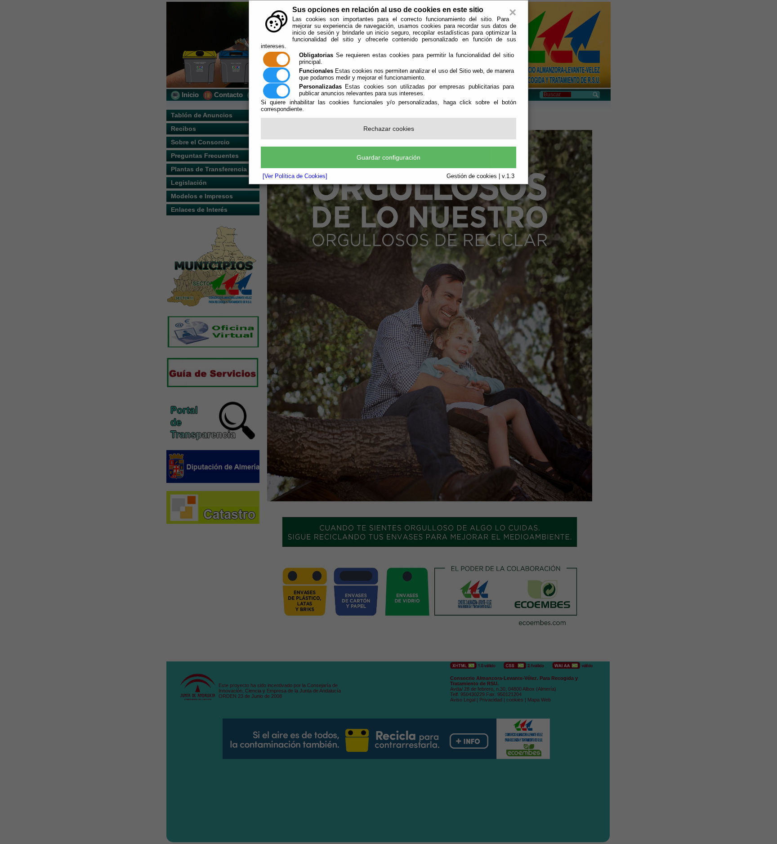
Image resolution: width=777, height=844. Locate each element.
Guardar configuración (388, 157)
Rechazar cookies (388, 128)
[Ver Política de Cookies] (295, 176)
